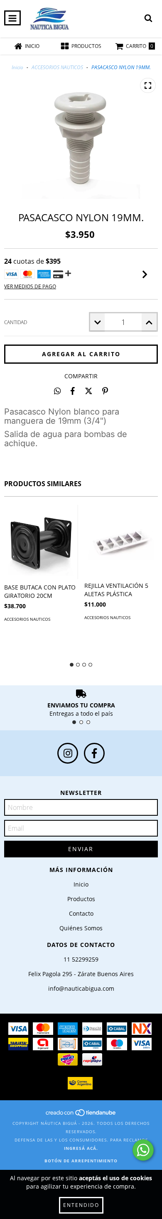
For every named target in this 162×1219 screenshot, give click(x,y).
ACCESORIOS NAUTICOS (57, 67)
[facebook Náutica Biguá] (94, 753)
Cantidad (15, 322)
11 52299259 (81, 959)
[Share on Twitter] (89, 390)
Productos (81, 899)
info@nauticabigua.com (81, 988)
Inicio (17, 67)
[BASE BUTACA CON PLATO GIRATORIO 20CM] (41, 542)
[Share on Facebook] (72, 390)
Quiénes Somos (81, 928)
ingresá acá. (81, 1148)
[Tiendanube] (81, 1115)
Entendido (81, 1205)
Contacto (81, 913)
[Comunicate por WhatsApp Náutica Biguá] (143, 1150)
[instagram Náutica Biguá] (67, 753)
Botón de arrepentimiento (81, 1161)
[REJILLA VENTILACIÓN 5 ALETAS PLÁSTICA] (121, 541)
